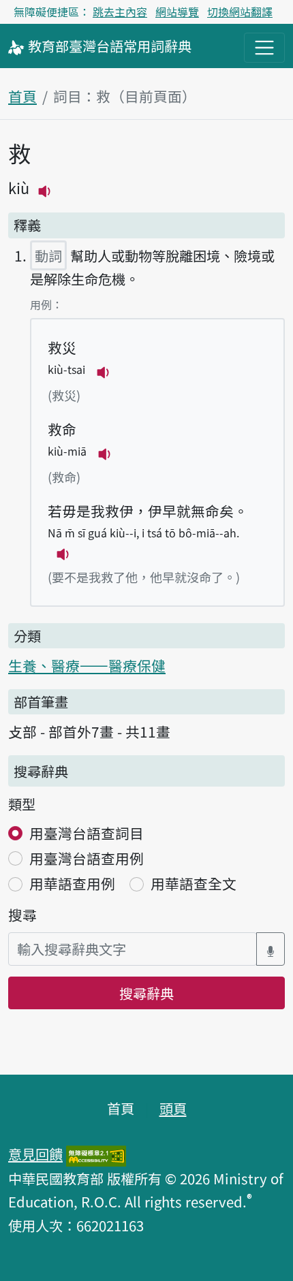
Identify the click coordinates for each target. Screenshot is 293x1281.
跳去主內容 (120, 11)
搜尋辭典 (146, 993)
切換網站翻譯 (240, 11)
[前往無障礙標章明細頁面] (96, 1153)
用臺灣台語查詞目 (86, 833)
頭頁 (173, 1108)
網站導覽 (177, 11)
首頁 (22, 96)
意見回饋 (35, 1153)
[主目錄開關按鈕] (264, 48)
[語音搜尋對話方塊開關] (270, 949)
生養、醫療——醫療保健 (87, 665)
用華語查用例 (72, 883)
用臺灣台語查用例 (86, 858)
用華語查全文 (193, 883)
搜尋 (22, 914)
